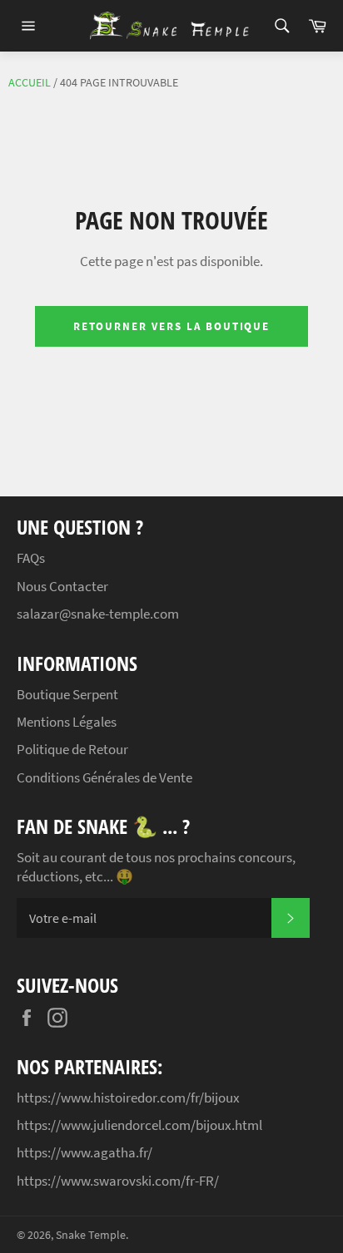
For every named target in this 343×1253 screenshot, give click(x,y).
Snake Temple (91, 1235)
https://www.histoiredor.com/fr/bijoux (128, 1097)
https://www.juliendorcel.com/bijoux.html (139, 1125)
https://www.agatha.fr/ (84, 1152)
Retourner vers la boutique (172, 326)
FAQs (31, 558)
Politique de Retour (72, 749)
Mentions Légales (67, 722)
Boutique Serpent (67, 694)
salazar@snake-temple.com (98, 613)
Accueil (29, 82)
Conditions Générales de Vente (104, 777)
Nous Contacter (62, 586)
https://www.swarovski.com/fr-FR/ (118, 1181)
